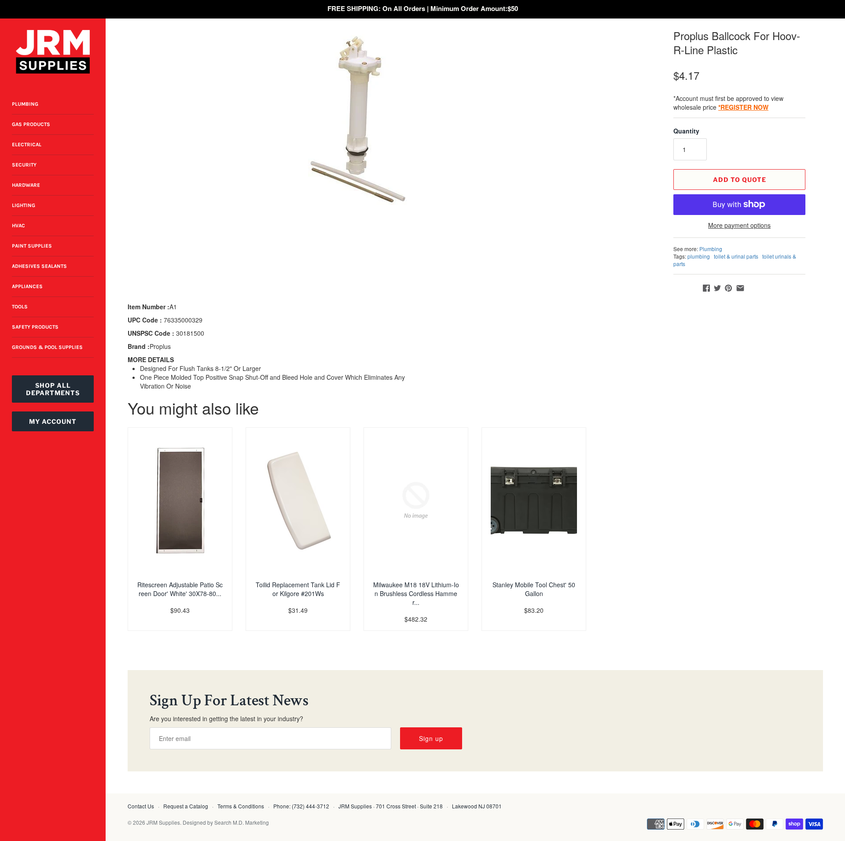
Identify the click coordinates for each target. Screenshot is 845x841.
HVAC (18, 225)
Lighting (23, 205)
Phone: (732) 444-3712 (301, 806)
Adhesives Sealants (39, 266)
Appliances (27, 286)
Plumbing (25, 104)
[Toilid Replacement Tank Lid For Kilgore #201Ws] (298, 500)
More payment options (739, 225)
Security (24, 165)
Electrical (26, 144)
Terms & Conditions (240, 806)
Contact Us (141, 806)
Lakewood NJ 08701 (477, 806)
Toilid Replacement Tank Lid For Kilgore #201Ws (298, 589)
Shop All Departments (53, 389)
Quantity (686, 130)
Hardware (26, 185)
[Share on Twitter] (717, 288)
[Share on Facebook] (706, 288)
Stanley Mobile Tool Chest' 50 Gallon (533, 589)
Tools (20, 307)
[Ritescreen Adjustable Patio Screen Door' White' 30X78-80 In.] (180, 500)
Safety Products (35, 327)
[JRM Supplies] (53, 52)
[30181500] (367, 117)
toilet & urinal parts (736, 256)
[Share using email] (740, 288)
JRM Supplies (163, 822)
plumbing (698, 256)
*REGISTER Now (743, 107)
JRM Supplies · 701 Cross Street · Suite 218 (390, 806)
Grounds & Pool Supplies (47, 347)
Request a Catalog (185, 806)
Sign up (431, 738)
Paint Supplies (32, 246)
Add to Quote (739, 179)
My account (53, 421)
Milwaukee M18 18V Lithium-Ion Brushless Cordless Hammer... (416, 593)
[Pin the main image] (728, 288)
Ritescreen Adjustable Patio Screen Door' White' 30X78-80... (180, 589)
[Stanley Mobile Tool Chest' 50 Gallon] (534, 500)
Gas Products (31, 124)
